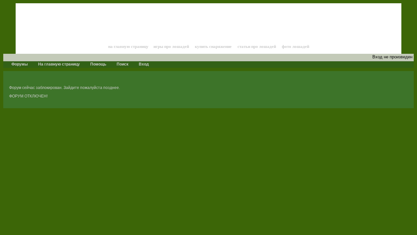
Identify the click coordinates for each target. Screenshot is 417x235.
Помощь (97, 64)
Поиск (122, 64)
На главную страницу (58, 64)
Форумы (19, 64)
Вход (143, 64)
